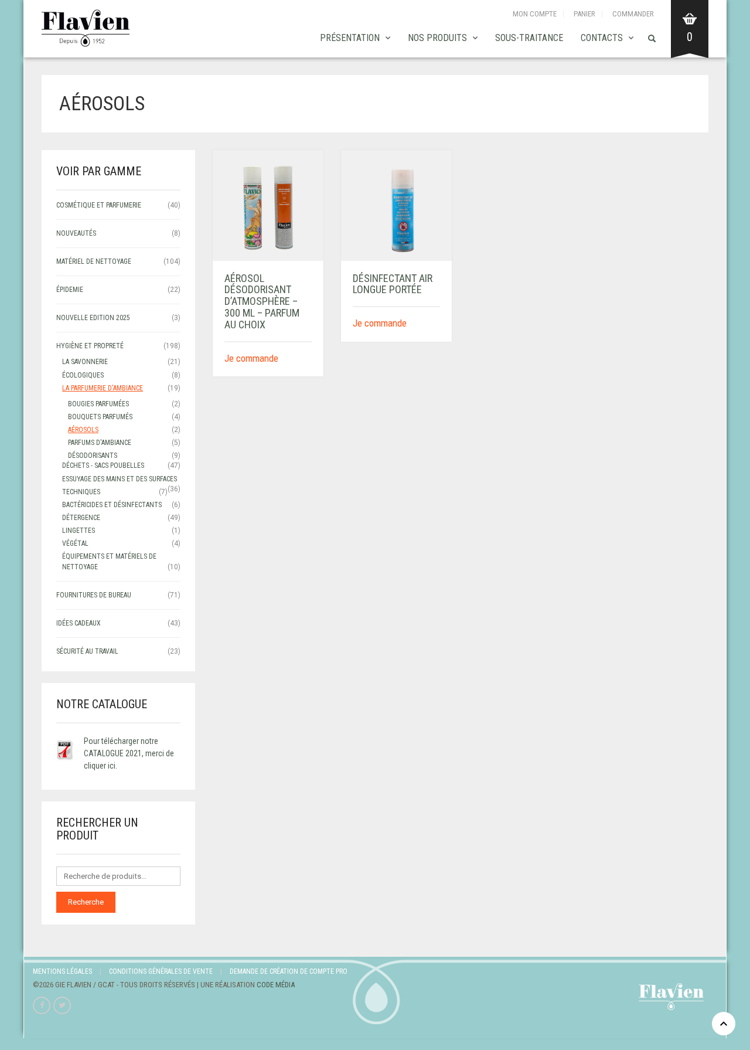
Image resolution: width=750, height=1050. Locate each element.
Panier (584, 13)
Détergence (81, 518)
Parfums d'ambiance (99, 443)
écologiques (83, 375)
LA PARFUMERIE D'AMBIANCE (102, 388)
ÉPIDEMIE (69, 290)
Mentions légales (62, 971)
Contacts (602, 37)
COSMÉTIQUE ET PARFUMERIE (98, 205)
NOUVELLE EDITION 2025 (93, 318)
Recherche (86, 902)
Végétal (75, 543)
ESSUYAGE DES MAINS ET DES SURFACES (119, 479)
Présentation (350, 37)
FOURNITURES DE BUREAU (93, 595)
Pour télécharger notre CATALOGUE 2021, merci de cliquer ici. (129, 753)
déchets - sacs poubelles (103, 465)
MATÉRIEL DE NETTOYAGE (93, 261)
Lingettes (78, 530)
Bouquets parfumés (100, 417)
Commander (633, 13)
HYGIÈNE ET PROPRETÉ (90, 346)
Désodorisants (92, 455)
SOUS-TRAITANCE (529, 37)
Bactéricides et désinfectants (112, 505)
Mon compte (535, 13)
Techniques (81, 492)
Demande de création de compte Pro (288, 971)
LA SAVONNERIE (85, 362)
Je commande (251, 358)
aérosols (83, 430)
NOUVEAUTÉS (76, 233)
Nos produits (437, 37)
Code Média (276, 984)
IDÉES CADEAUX (78, 623)
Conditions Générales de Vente (161, 971)
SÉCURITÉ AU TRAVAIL (87, 651)
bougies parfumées (98, 404)
